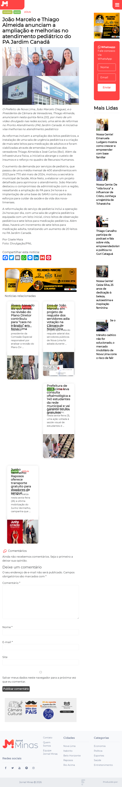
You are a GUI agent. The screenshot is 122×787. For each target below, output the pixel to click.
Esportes (99, 755)
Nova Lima (69, 746)
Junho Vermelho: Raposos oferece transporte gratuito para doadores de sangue (21, 481)
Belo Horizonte (72, 755)
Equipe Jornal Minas (50, 752)
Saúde (97, 760)
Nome (7, 627)
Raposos (68, 760)
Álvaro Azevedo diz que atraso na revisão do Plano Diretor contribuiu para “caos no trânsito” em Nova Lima (22, 317)
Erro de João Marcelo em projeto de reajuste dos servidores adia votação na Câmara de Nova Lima (58, 317)
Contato (47, 737)
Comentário (11, 582)
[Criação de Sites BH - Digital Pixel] (83, 782)
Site (4, 657)
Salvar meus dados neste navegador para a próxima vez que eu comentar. (39, 679)
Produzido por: (110, 782)
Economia (99, 746)
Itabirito (67, 750)
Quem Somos (47, 744)
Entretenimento (103, 765)
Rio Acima (69, 765)
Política (98, 750)
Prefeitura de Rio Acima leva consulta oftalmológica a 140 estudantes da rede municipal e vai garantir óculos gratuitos (58, 399)
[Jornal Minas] (6, 3)
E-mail (7, 642)
